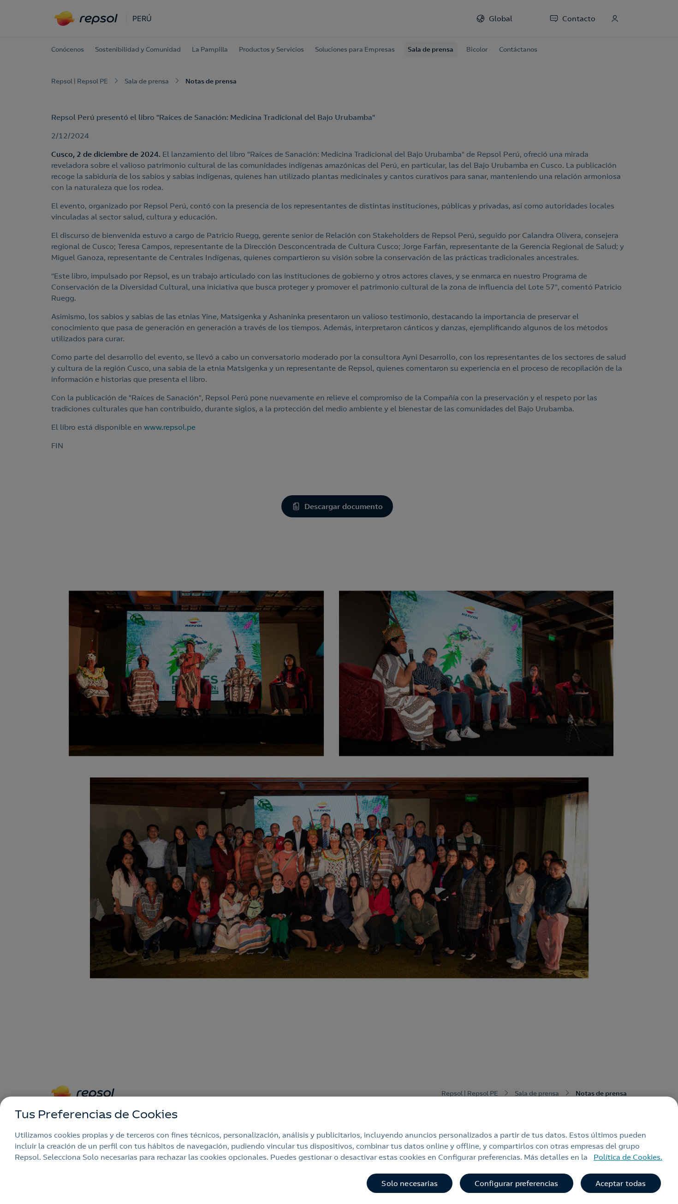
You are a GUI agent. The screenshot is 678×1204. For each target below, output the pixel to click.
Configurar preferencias (517, 1183)
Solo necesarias (409, 1183)
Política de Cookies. (628, 1157)
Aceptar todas (620, 1183)
